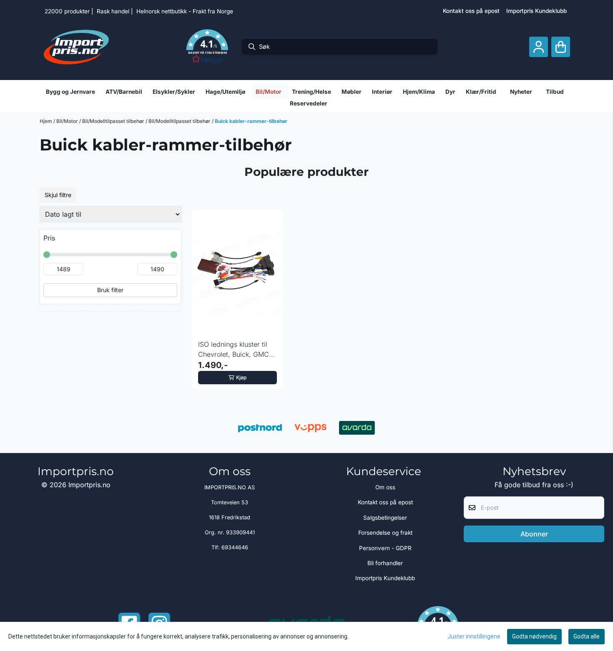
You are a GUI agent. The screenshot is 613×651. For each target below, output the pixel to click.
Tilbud (555, 91)
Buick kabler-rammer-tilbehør (251, 121)
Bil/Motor (67, 121)
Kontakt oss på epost (471, 11)
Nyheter (521, 91)
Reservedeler (308, 103)
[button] (207, 47)
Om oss (385, 487)
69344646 (234, 547)
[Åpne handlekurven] (560, 47)
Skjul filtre (58, 194)
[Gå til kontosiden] (538, 47)
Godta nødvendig (534, 636)
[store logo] (76, 46)
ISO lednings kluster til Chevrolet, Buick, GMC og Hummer (233, 349)
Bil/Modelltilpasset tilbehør (114, 121)
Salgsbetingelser (385, 517)
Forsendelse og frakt (385, 532)
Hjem (46, 121)
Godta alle (586, 636)
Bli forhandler (385, 563)
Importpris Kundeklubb (536, 11)
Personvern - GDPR (385, 548)
